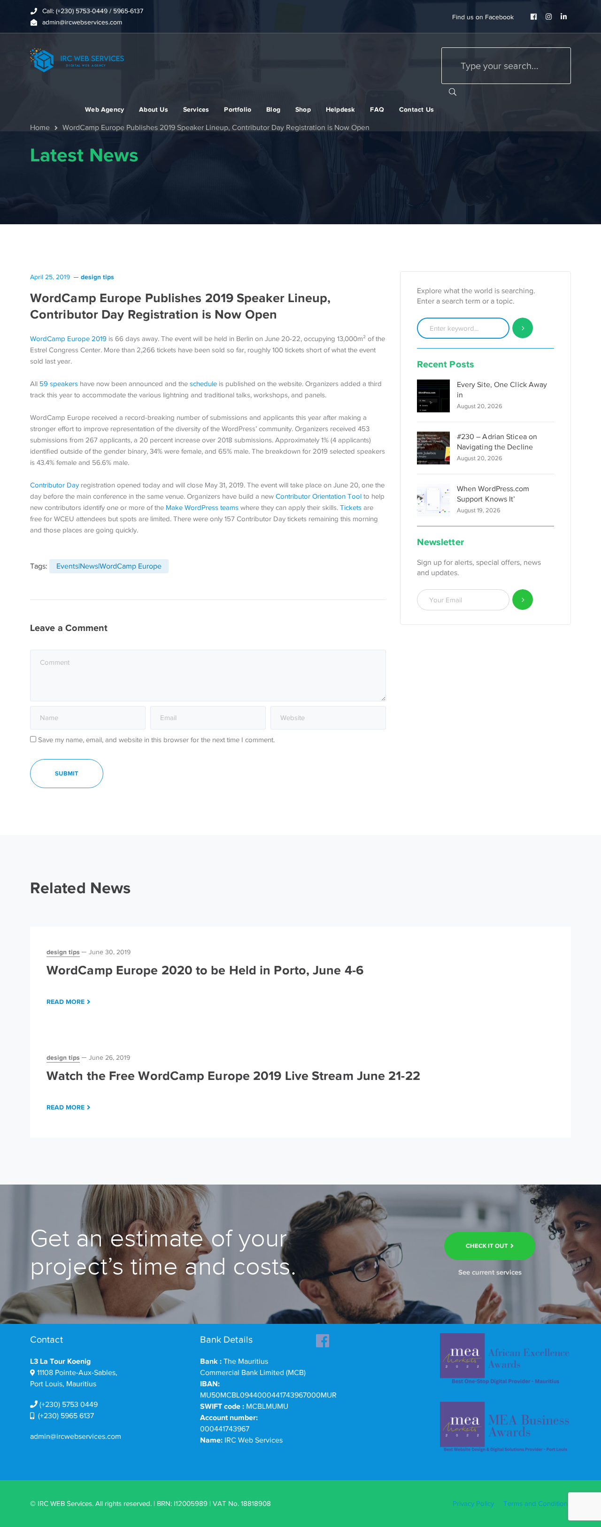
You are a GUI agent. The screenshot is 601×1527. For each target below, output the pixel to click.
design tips (97, 277)
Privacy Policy (473, 1503)
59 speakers (58, 383)
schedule (203, 383)
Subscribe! (522, 599)
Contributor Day (54, 485)
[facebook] (323, 1338)
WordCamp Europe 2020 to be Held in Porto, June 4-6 (204, 970)
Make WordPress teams (202, 507)
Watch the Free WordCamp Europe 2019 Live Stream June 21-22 (233, 1076)
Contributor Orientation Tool (319, 496)
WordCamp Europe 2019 (68, 338)
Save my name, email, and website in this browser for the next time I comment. (156, 740)
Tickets (351, 507)
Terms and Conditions (537, 1503)
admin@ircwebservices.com (75, 1436)
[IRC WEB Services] (77, 59)
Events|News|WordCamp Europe (109, 566)
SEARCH (452, 91)
